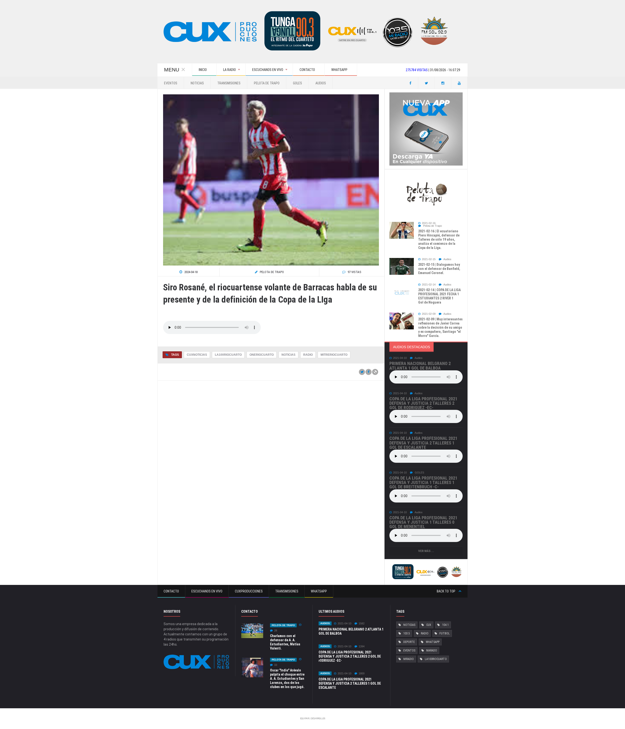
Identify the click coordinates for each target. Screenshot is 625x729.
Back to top (446, 591)
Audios (320, 83)
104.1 (445, 625)
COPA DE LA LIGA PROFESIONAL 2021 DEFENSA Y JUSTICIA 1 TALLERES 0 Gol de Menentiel (423, 522)
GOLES (297, 83)
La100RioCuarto (228, 354)
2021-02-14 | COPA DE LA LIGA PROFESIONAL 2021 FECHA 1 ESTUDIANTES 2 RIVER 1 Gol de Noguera (439, 296)
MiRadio (408, 659)
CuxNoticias (197, 354)
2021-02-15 (429, 259)
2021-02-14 (429, 284)
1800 (362, 673)
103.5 (406, 633)
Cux (428, 625)
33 (275, 665)
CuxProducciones (249, 591)
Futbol (444, 633)
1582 (362, 623)
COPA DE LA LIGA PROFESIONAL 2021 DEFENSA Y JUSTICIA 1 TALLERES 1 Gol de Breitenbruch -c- (423, 482)
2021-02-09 (429, 314)
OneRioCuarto (262, 354)
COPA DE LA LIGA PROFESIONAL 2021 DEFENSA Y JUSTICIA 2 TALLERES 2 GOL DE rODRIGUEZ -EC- (423, 403)
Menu (171, 69)
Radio (308, 354)
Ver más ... (426, 551)
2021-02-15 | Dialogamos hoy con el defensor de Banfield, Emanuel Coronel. (439, 269)
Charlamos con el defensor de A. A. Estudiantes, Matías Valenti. (285, 642)
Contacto (171, 591)
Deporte (409, 642)
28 (275, 630)
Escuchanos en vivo (206, 591)
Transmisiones (228, 83)
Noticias (197, 83)
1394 (362, 646)
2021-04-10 (400, 358)
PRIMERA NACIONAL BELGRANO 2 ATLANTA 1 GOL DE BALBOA (420, 365)
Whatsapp (319, 591)
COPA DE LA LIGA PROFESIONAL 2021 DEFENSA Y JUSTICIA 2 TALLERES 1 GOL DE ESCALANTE (423, 443)
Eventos (170, 83)
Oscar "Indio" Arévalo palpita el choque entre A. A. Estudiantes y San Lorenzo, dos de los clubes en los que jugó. (287, 678)
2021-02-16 (429, 223)
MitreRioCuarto (334, 354)
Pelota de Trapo (267, 83)
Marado (431, 650)
